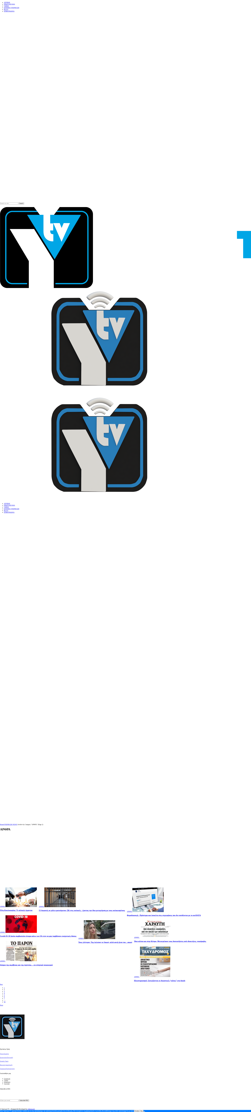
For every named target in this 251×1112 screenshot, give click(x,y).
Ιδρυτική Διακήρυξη (6, 1065)
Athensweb (31, 1109)
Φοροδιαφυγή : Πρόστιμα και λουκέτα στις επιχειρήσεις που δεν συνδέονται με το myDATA (164, 915)
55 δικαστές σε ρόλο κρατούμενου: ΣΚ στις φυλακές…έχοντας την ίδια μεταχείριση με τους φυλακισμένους (82, 910)
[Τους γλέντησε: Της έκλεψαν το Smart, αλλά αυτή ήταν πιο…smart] (99, 938)
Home (2, 824)
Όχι (142, 1111)
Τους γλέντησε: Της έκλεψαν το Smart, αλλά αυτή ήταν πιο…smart (105, 942)
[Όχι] (144, 1111)
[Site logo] (94, 394)
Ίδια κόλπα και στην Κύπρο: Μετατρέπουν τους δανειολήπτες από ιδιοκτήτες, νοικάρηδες (170, 941)
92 (4, 1002)
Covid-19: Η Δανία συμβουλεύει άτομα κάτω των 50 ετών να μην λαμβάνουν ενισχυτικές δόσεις (38, 936)
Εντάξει (137, 1111)
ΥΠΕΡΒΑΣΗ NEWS (10, 824)
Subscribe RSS (24, 1100)
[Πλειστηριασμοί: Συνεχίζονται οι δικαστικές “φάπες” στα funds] (155, 977)
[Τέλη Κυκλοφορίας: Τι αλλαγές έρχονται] (21, 906)
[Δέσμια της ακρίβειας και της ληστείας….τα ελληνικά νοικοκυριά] (21, 961)
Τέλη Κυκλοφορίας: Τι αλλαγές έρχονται (16, 910)
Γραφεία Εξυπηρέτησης (7, 1069)
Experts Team (4, 1061)
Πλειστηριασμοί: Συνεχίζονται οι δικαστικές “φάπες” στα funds (159, 981)
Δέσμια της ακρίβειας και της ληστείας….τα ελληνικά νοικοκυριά (26, 965)
